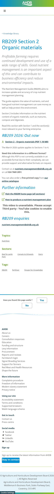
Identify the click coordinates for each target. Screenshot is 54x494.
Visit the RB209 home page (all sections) (25, 194)
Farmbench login (10, 358)
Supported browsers (11, 406)
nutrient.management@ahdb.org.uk (33, 168)
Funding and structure (12, 345)
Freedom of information (13, 383)
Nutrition (6, 241)
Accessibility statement (13, 399)
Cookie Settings (7, 492)
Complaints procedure (12, 380)
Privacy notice (8, 389)
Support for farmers (11, 364)
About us (6, 333)
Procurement (8, 351)
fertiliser (15, 270)
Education (6, 342)
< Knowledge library (10, 33)
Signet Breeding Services (13, 361)
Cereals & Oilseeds (25, 254)
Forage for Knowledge (33, 270)
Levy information (10, 348)
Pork (4, 257)
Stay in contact (10, 459)
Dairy (40, 254)
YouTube (9, 441)
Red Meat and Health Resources (17, 367)
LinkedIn (9, 438)
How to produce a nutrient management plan (28, 199)
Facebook (9, 432)
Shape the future (10, 370)
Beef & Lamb (7, 254)
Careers (5, 336)
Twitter (8, 435)
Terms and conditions (12, 402)
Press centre (8, 422)
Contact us (7, 419)
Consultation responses (13, 339)
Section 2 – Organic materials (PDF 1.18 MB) (26, 141)
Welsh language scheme (13, 409)
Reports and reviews (11, 354)
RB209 (4, 270)
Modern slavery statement (14, 386)
